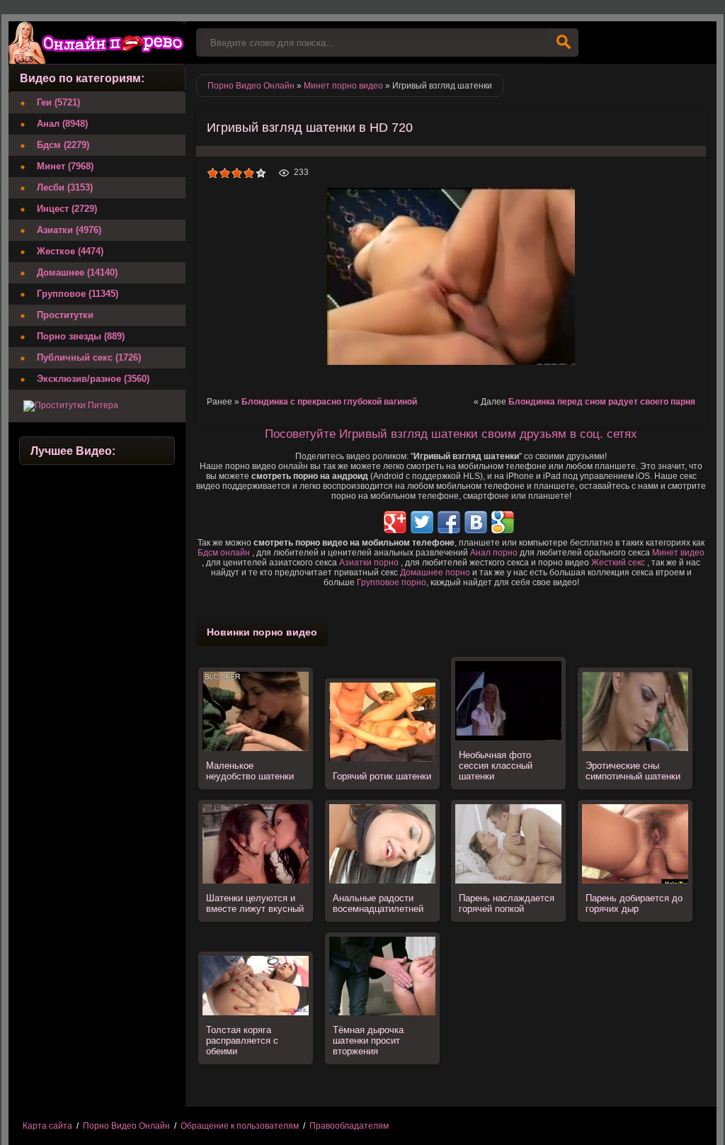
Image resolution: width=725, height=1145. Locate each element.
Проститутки (65, 315)
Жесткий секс (618, 563)
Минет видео (678, 553)
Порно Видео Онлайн (126, 1126)
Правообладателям (349, 1126)
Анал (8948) (62, 123)
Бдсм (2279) (63, 145)
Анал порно (494, 553)
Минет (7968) (65, 166)
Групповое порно (391, 582)
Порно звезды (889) (81, 336)
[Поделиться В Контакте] (475, 522)
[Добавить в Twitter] (422, 522)
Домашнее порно (435, 572)
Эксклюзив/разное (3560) (93, 378)
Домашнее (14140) (77, 272)
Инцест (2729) (67, 208)
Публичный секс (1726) (89, 357)
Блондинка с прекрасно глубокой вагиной (329, 402)
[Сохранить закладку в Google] (502, 522)
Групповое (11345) (77, 293)
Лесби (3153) (65, 187)
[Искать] (563, 42)
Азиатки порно (369, 563)
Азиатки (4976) (69, 230)
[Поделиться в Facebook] (449, 522)
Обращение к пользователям (240, 1126)
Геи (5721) (58, 102)
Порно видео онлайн (96, 42)
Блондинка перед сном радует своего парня (601, 402)
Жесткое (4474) (70, 251)
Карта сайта (47, 1126)
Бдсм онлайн (224, 553)
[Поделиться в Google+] (395, 522)
